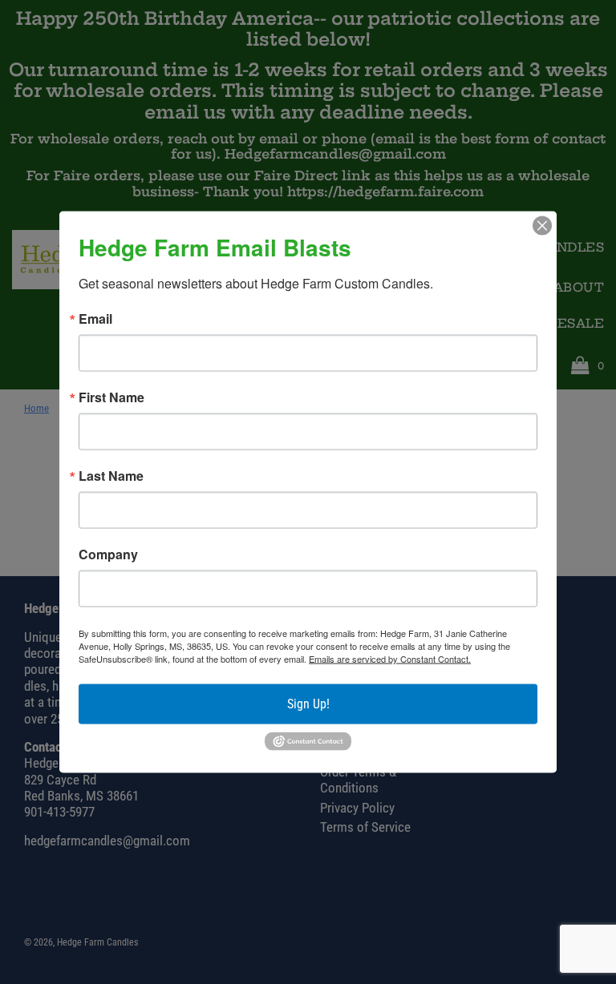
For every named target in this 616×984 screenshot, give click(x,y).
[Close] (542, 226)
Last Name (111, 476)
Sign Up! (308, 704)
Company (108, 554)
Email (95, 319)
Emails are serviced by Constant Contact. (390, 658)
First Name (111, 397)
